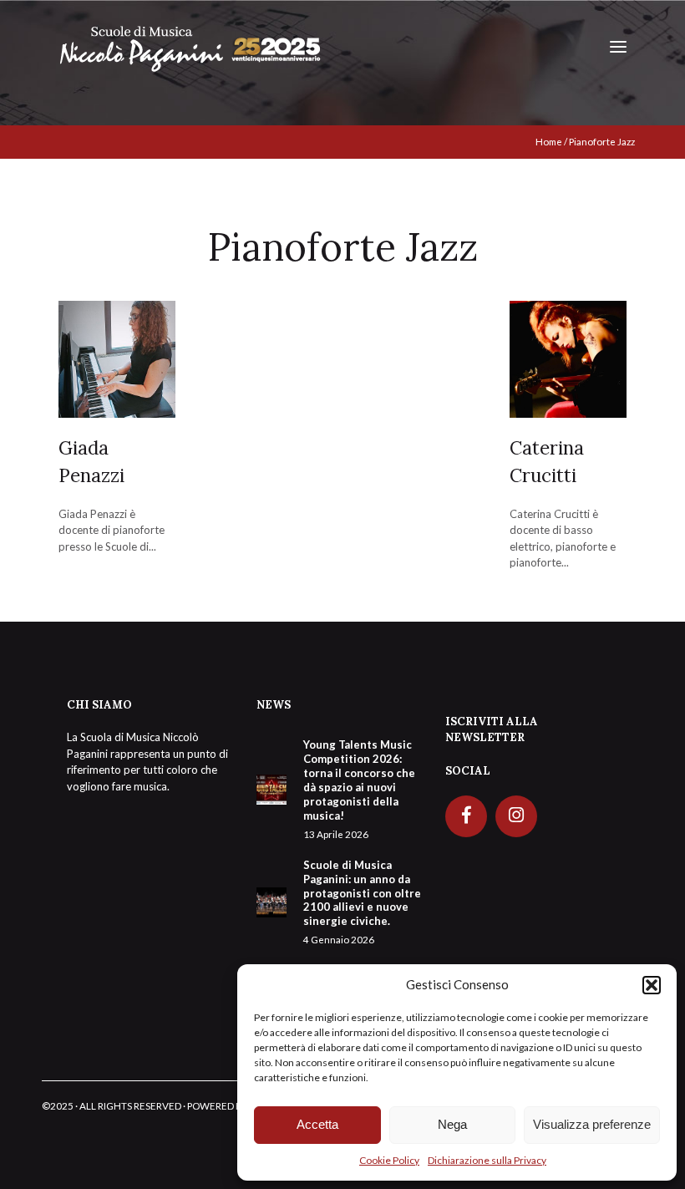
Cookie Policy (389, 1160)
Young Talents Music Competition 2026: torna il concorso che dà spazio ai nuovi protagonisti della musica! (359, 788)
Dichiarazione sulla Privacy (487, 1160)
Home (548, 141)
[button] (651, 985)
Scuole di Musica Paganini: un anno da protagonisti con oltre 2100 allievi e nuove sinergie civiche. (362, 902)
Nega (452, 1124)
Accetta (317, 1124)
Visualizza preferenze (592, 1124)
